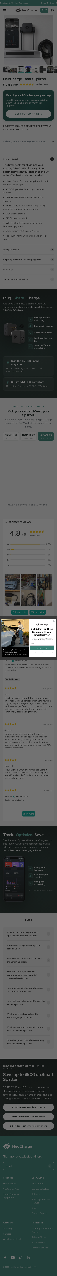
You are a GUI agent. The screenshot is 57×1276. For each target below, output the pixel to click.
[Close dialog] (54, 621)
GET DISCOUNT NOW (42, 648)
